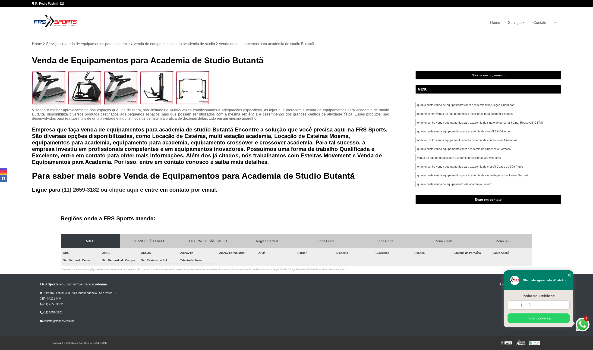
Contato (539, 23)
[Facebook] (3, 178)
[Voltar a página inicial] (55, 23)
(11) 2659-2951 (53, 312)
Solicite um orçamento (488, 75)
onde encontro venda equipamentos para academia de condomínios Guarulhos (467, 140)
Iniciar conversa (539, 318)
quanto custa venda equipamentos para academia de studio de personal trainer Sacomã (472, 175)
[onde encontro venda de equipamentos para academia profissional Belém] (84, 88)
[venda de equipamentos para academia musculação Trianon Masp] (156, 88)
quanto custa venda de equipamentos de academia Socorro (454, 184)
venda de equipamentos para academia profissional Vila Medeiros (459, 157)
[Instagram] (3, 171)
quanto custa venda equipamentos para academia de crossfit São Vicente (463, 131)
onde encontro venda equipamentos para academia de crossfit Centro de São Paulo (470, 166)
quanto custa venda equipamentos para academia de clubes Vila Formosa (464, 149)
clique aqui (124, 190)
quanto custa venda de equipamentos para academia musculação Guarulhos (465, 105)
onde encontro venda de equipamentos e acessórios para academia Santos (465, 114)
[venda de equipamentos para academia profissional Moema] (120, 88)
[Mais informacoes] (556, 22)
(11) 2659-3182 (81, 190)
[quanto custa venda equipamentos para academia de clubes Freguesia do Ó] (192, 88)
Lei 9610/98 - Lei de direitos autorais (325, 269)
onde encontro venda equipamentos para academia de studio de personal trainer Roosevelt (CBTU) (480, 122)
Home (495, 23)
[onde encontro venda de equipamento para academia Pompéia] (49, 88)
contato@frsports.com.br (58, 321)
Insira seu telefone (539, 296)
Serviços (515, 23)
